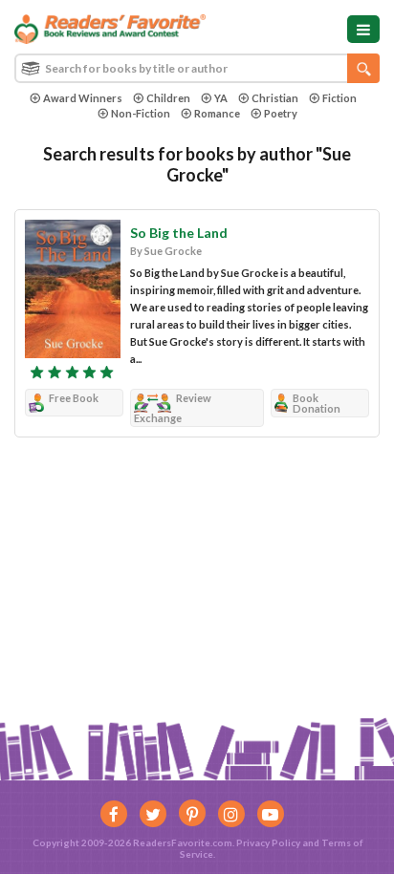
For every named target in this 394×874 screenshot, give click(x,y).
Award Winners (82, 98)
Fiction (339, 98)
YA (221, 98)
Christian (275, 98)
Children (168, 98)
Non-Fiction (140, 113)
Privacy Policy (268, 842)
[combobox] (197, 68)
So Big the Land (179, 232)
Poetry (280, 113)
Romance (217, 113)
